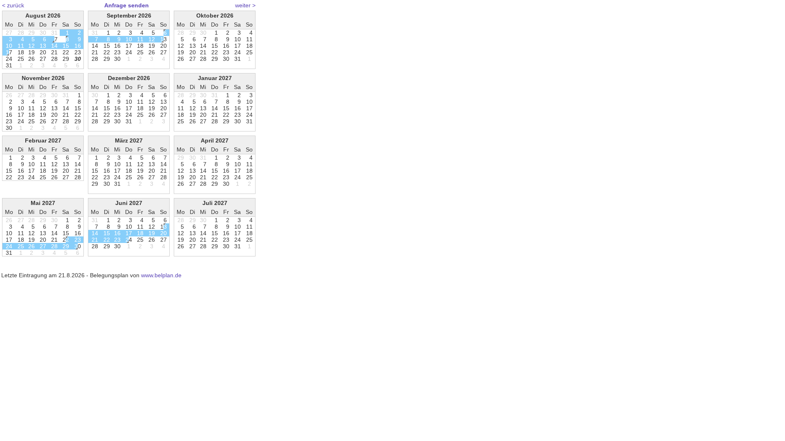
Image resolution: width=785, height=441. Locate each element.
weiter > (245, 5)
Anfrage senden (126, 5)
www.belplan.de (161, 275)
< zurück (13, 5)
